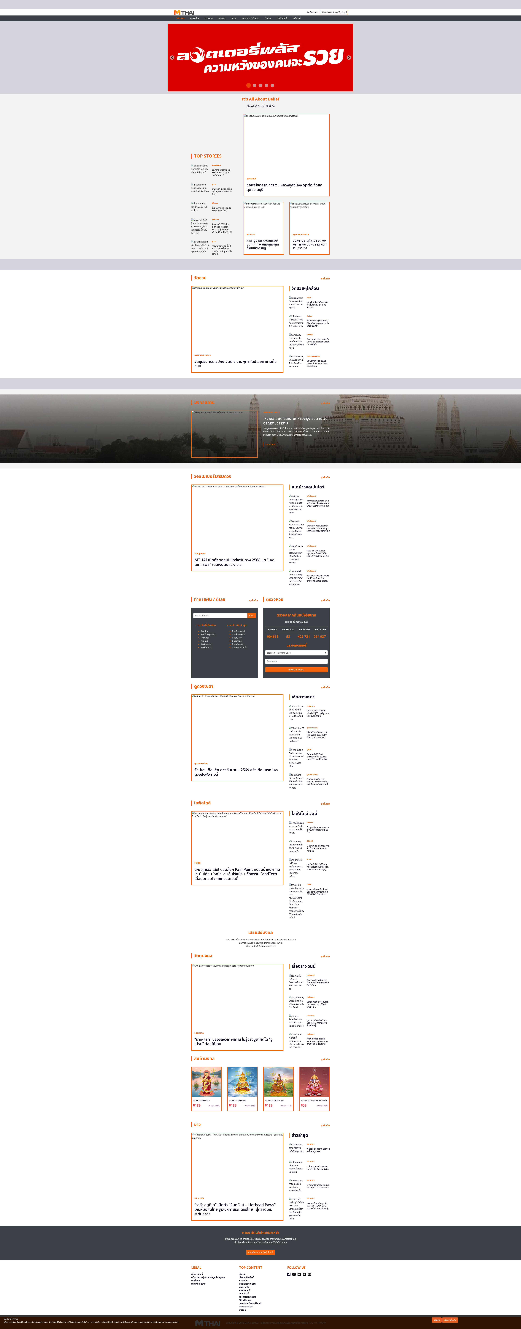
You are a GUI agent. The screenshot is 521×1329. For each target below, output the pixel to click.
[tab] (248, 85)
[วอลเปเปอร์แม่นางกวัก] (278, 1082)
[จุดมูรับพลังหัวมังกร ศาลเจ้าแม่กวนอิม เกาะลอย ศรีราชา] (296, 302)
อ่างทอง (310, 334)
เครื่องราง (310, 975)
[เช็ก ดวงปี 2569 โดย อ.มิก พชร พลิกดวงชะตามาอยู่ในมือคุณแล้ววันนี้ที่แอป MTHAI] (200, 226)
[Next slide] (349, 57)
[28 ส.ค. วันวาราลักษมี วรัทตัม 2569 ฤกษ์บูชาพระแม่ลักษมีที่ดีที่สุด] (296, 713)
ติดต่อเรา (195, 1280)
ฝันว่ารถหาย (206, 644)
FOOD (197, 863)
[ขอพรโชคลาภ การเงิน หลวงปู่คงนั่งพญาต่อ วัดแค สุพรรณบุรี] (260, 89)
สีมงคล (242, 1310)
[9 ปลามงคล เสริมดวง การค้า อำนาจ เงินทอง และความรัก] (296, 846)
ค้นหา (251, 615)
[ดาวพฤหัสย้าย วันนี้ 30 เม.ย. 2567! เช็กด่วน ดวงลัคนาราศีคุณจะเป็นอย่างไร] (200, 246)
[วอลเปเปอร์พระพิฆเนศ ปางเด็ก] (314, 1082)
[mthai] (184, 12)
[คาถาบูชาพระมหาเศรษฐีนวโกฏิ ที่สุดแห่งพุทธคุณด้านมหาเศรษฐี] (263, 216)
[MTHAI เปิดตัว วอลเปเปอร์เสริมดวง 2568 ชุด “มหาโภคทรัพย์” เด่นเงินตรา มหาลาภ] (237, 517)
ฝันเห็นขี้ (204, 641)
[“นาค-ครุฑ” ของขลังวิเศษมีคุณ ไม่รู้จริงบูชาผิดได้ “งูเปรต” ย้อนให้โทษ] (237, 996)
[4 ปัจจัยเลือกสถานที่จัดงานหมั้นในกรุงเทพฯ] (296, 1148)
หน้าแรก (180, 18)
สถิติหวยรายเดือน (247, 1284)
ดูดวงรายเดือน (201, 763)
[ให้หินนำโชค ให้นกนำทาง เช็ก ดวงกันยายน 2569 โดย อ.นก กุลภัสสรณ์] (296, 734)
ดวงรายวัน (244, 1287)
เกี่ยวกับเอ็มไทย (198, 1284)
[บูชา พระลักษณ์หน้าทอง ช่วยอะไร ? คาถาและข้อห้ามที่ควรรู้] (296, 1021)
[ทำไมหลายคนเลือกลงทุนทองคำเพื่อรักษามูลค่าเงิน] (296, 1167)
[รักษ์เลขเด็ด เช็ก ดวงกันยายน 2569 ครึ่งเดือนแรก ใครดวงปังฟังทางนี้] (237, 727)
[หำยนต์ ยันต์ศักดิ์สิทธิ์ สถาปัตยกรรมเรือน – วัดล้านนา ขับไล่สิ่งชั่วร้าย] (296, 1041)
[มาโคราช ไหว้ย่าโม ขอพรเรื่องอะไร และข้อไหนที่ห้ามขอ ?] (200, 169)
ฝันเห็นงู (204, 631)
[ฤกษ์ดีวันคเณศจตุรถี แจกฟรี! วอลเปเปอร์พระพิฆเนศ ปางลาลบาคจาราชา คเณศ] (296, 504)
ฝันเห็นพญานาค (208, 634)
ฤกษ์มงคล (311, 706)
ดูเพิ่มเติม (325, 278)
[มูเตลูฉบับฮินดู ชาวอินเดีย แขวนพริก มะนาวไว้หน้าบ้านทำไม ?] (296, 1002)
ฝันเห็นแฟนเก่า (238, 631)
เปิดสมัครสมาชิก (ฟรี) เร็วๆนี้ (260, 1252)
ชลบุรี (309, 297)
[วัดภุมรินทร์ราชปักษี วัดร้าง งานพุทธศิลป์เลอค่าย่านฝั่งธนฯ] (237, 318)
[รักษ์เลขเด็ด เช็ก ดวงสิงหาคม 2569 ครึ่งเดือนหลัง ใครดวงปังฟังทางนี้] (296, 781)
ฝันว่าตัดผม (237, 641)
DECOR (310, 822)
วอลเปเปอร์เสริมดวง (250, 18)
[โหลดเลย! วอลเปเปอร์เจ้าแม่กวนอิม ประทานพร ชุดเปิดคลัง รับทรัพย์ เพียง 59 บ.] (296, 529)
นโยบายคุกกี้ (197, 1274)
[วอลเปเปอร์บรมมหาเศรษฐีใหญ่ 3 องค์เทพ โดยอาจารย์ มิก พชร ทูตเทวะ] (296, 578)
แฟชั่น (309, 884)
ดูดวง (214, 184)
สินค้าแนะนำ (312, 12)
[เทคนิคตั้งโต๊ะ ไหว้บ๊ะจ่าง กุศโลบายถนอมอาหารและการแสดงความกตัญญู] (296, 868)
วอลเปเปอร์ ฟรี (246, 1306)
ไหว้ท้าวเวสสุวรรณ (247, 1297)
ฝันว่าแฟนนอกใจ (239, 647)
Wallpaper (200, 553)
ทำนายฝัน (194, 18)
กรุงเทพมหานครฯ (301, 234)
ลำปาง (309, 316)
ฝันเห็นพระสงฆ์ (238, 634)
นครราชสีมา (216, 165)
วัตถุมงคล (199, 1033)
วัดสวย (268, 18)
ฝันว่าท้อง (205, 637)
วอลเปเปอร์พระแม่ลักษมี (250, 1303)
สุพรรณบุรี (251, 178)
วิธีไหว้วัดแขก (245, 1300)
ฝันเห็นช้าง (237, 637)
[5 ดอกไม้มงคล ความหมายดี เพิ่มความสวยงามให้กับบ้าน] (296, 828)
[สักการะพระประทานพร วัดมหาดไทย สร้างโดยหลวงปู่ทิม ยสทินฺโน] (296, 341)
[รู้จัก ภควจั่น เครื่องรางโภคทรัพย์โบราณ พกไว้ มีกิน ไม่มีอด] (296, 982)
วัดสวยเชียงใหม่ (246, 1277)
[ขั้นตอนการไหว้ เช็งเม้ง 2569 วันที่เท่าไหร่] (200, 207)
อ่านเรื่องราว (270, 444)
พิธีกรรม (215, 203)
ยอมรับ (437, 1320)
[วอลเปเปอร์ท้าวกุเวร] (242, 1082)
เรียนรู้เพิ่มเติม (450, 1320)
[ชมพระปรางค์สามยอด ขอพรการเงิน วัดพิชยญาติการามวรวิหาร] (309, 216)
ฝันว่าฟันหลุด (237, 644)
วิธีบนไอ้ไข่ (244, 1293)
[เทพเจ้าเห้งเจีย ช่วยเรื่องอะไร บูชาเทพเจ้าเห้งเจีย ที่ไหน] (200, 188)
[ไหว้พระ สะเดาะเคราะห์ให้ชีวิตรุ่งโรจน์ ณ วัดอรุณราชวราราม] (224, 434)
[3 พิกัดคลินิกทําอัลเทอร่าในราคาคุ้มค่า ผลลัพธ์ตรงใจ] (296, 1185)
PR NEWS (215, 219)
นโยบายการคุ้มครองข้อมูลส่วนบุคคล (208, 1277)
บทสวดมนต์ (282, 18)
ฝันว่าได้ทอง (206, 647)
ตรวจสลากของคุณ (296, 669)
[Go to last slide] (172, 57)
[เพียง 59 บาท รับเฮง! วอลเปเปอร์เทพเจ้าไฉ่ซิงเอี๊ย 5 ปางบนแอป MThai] (296, 554)
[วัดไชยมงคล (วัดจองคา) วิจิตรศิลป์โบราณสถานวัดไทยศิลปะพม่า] (296, 321)
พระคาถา (251, 234)
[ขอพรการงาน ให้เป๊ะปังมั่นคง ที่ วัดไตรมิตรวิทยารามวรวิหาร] (296, 361)
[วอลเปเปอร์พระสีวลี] (206, 1082)
